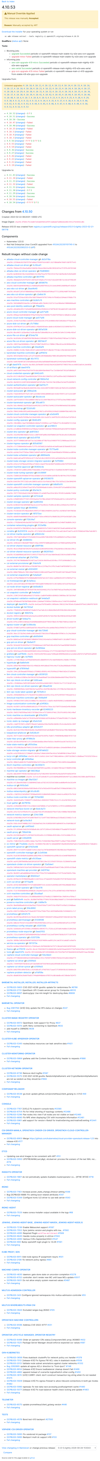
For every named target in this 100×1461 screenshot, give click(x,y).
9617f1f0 (40, 277)
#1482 (9, 1384)
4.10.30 (28, 91)
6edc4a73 (40, 809)
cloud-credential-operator (19, 373)
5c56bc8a (31, 624)
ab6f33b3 (34, 431)
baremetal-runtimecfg (17, 358)
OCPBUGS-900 (14, 1242)
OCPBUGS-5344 (14, 1197)
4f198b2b (30, 738)
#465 (49, 1259)
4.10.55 (11, 199)
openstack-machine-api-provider (22, 870)
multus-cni (11, 785)
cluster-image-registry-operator (20, 1018)
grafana (10, 654)
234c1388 (38, 814)
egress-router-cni (15, 624)
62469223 (48, 709)
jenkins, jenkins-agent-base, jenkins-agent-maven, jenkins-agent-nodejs (42, 1222)
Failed (30, 122)
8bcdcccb (40, 396)
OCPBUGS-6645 (14, 1236)
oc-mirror (11, 844)
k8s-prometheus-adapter (18, 727)
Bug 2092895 (13, 1366)
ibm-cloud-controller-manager (21, 674)
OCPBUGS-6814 (14, 1369)
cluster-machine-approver (19, 467)
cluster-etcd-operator (17, 437)
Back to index (8, 1)
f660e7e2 (44, 379)
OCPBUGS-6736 (14, 1073)
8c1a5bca (31, 581)
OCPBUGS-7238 (14, 1227)
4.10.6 (17, 98)
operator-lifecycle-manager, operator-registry (28, 1335)
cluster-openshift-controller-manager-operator (28, 484)
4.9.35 (50, 101)
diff (33, 247)
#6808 (72, 993)
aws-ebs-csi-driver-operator (20, 294)
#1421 (70, 1043)
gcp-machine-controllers (18, 636)
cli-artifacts (12, 367)
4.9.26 (10, 156)
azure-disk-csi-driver (16, 323)
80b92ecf (35, 876)
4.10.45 (76, 95)
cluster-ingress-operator (18, 443)
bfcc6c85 (34, 791)
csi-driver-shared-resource (19, 545)
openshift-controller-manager (20, 852)
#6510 (73, 990)
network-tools (13, 820)
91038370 (48, 478)
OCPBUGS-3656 (14, 1357)
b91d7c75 (25, 914)
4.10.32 (47, 91)
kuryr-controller (14, 759)
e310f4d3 (31, 961)
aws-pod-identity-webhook (19, 306)
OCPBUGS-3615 (14, 1375)
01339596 (39, 920)
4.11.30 (11, 190)
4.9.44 (33, 104)
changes (20, 113)
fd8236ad (35, 771)
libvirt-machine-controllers (19, 765)
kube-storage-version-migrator (21, 750)
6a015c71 (43, 385)
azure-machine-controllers (19, 347)
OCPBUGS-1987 (14, 1177)
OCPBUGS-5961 (14, 1120)
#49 (84, 1094)
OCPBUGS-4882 (14, 1372)
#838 (31, 1028)
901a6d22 (43, 750)
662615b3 (48, 551)
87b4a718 (33, 335)
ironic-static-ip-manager (18, 721)
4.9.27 (10, 153)
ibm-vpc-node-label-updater (20, 692)
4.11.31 (11, 187)
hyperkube (11, 662)
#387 (82, 1342)
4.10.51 (11, 116)
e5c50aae (36, 858)
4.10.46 (85, 95)
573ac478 (37, 887)
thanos (10, 949)
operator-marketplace (17, 876)
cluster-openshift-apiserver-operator (23, 478)
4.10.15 (75, 85)
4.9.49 (75, 104)
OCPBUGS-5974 (14, 1026)
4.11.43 (11, 175)
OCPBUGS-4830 (14, 1274)
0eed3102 (40, 931)
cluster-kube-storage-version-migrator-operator (29, 461)
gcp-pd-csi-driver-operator (19, 648)
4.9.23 (51, 98)
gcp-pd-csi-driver (15, 642)
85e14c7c (37, 490)
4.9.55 (10, 144)
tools (9, 952)
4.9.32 (25, 101)
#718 (91, 1177)
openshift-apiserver (16, 847)
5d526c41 (34, 733)
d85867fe (43, 282)
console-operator (15, 519)
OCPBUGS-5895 (14, 1434)
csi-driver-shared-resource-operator (23, 551)
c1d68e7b (42, 902)
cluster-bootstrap (15, 408)
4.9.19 (10, 165)
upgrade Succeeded (21, 53)
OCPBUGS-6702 (14, 1277)
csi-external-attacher (16, 557)
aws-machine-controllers (18, 300)
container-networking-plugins (20, 525)
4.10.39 (28, 95)
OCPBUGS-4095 (14, 1233)
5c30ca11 (37, 265)
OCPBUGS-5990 (14, 1386)
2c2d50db (42, 852)
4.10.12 (46, 85)
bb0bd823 (38, 586)
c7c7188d (34, 323)
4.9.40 (83, 101)
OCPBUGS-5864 (14, 1058)
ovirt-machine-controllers (18, 893)
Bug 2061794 (13, 1008)
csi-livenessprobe (15, 581)
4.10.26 (76, 88)
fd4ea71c (26, 619)
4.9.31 (16, 101)
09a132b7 (33, 779)
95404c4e (39, 467)
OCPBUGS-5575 (14, 1076)
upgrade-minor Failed (21, 56)
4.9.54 (10, 147)
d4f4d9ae (23, 756)
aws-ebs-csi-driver (15, 288)
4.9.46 (50, 104)
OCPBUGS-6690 (14, 1117)
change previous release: (44, 1448)
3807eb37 (42, 341)
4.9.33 (33, 101)
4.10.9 (43, 98)
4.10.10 (27, 85)
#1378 (79, 1357)
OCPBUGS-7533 (14, 1212)
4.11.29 (11, 193)
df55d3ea (32, 744)
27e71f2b (34, 557)
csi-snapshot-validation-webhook (22, 598)
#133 (54, 1437)
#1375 (9, 1378)
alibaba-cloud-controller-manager (22, 259)
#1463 (86, 1389)
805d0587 (37, 443)
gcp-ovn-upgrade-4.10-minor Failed (28, 71)
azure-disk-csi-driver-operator (21, 329)
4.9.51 (8, 107)
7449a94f (42, 697)
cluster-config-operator (17, 420)
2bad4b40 (32, 288)
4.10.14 (66, 85)
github (32, 1458)
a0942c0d (39, 534)
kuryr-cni (11, 756)
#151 (58, 1156)
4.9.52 (16, 107)
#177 (20, 1141)
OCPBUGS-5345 (14, 1043)
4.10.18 (18, 88)
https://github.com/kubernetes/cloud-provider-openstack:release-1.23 (62, 1138)
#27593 (49, 1419)
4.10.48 (8, 98)
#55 (84, 1295)
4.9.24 (59, 98)
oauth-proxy (12, 832)
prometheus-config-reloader (20, 925)
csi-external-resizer (16, 569)
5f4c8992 (31, 908)
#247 (65, 1008)
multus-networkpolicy (17, 791)
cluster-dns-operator (16, 431)
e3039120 (43, 674)
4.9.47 (58, 104)
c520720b (41, 925)
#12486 (67, 1111)
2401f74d (45, 870)
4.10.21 (37, 88)
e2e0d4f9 (54, 414)
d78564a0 (24, 668)
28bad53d (47, 686)
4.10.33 (57, 91)
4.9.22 (10, 159)
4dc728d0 (43, 630)
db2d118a (46, 259)
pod (8, 899)
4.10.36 (85, 91)
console (6, 1104)
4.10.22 (47, 88)
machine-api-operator (17, 771)
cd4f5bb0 (29, 826)
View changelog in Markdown (15, 1448)
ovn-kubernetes (11, 1352)
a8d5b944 (38, 636)
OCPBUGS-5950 (14, 1159)
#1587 (45, 1073)
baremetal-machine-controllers (21, 353)
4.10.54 (11, 202)
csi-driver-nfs (13, 540)
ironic (5, 1187)
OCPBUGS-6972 (14, 1023)
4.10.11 (37, 85)
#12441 (93, 1120)
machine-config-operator (16, 1269)
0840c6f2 (36, 420)
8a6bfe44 (24, 662)
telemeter (7, 1399)
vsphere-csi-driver (15, 961)
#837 (58, 1023)
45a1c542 (37, 721)
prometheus (12, 914)
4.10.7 (26, 98)
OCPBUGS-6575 (14, 1404)
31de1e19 (36, 563)
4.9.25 (68, 98)
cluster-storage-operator (18, 502)
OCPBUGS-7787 (14, 1108)
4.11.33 (11, 181)
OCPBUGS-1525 (14, 1342)
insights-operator (12, 1172)
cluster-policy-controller (18, 490)
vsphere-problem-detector (19, 972)
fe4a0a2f (37, 575)
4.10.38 (18, 95)
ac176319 (21, 949)
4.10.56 (11, 196)
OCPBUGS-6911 (14, 1257)
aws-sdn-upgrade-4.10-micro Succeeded (30, 62)
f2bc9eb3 (46, 955)
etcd (4, 1151)
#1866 (83, 1058)
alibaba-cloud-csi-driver (18, 265)
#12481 (81, 1117)
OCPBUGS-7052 (14, 1230)
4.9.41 (8, 104)
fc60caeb (38, 680)
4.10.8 (34, 98)
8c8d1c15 (37, 300)
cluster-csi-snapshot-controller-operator (25, 426)
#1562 (57, 1236)
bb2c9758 (35, 437)
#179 (9, 1162)
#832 (60, 1026)
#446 (64, 1404)
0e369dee (40, 648)
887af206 (42, 329)
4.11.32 (11, 184)
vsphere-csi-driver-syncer (18, 966)
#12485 (77, 1114)
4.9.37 (58, 101)
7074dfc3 (41, 692)
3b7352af (28, 607)
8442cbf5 (39, 373)
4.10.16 (85, 85)
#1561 (59, 1242)
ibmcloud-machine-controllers (21, 697)
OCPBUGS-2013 (14, 1363)
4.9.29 (85, 98)
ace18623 (52, 426)
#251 (49, 1325)
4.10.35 (76, 91)
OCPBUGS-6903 (14, 1138)
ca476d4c (22, 654)
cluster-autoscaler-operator (19, 396)
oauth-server (13, 838)
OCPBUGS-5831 (14, 1280)
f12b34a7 (30, 519)
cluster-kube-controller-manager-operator (26, 449)
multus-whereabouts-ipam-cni (18, 1305)
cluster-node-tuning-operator (20, 472)
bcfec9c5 (27, 820)
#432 (82, 1339)
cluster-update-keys (16, 507)
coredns (10, 531)
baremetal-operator (13, 1003)
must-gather (12, 803)
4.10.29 (18, 91)
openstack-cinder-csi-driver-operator (24, 864)
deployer (11, 604)
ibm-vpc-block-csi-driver (18, 680)
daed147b (16, 364)
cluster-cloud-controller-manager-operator (26, 414)
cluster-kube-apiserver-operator (20, 1038)
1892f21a (29, 613)
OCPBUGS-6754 (14, 1111)
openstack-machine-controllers (20, 1320)
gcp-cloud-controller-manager (21, 630)
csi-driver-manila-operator (19, 534)
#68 (71, 1212)
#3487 (67, 1280)
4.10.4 (10, 135)
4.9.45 (41, 104)
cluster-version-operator (18, 513)
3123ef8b (42, 525)
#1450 (78, 1372)
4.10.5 (10, 132)
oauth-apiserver (14, 826)
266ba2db (32, 391)
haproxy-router (14, 657)
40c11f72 (34, 358)
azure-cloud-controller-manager (21, 312)
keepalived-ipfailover (16, 733)
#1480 (82, 1386)
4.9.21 (10, 162)
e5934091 (33, 569)
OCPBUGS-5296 (14, 1114)
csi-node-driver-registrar (18, 586)
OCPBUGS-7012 (14, 1360)
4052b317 (38, 727)
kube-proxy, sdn (11, 1252)
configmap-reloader (13, 1089)
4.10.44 (66, 95)
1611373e (33, 943)
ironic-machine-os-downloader (21, 715)
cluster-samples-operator (18, 496)
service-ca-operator (16, 943)
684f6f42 (33, 507)
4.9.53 (25, 107)
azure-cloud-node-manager (19, 318)
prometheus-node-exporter (19, 931)
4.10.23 (57, 88)
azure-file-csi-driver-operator (20, 341)
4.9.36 (10, 150)
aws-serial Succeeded (22, 68)
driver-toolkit (13, 619)
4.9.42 (16, 104)
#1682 (44, 1079)
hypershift (11, 668)
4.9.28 (76, 98)
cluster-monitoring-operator (18, 1053)
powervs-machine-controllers (20, 902)
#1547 (55, 1239)
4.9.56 (10, 141)
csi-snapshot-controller (17, 592)
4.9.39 (75, 101)
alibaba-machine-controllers (20, 277)
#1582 (66, 1230)
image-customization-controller (21, 703)
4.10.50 (11, 119)
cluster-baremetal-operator (19, 402)
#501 (61, 1257)
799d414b (26, 832)
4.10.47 (11, 122)
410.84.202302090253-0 (18, 247)
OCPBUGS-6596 (14, 1325)
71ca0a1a (23, 844)
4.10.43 (57, 95)
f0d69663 (44, 271)
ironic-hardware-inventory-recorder (23, 709)
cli (8, 364)
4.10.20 (28, 88)
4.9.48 (67, 104)
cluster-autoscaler (15, 391)
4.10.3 (10, 138)
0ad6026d (38, 502)
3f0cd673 (40, 402)
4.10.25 (11, 129)
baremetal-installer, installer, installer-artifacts (30, 982)
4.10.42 (47, 95)
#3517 (77, 1277)
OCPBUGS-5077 (14, 1389)
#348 (67, 1192)
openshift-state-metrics (18, 858)
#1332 (80, 1363)
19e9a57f (31, 642)
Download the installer (12, 31)
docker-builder (13, 607)
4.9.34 (41, 101)
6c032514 (22, 531)
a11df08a (39, 972)
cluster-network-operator (17, 1068)
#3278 (73, 1274)
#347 (61, 1194)
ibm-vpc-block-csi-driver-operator (23, 686)
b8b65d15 (58, 484)
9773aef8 (28, 882)
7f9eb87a (40, 306)
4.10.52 (11, 113)
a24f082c (44, 703)
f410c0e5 (24, 785)
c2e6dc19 (41, 294)
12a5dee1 (49, 864)
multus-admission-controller (18, 1290)
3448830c (27, 540)
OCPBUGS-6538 (14, 1094)
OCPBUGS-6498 (14, 1339)
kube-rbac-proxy (14, 738)
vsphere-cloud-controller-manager (23, 955)
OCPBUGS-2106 (14, 1259)
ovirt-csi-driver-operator (18, 887)
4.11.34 (11, 178)
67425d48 (33, 847)
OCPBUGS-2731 (14, 990)
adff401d (43, 353)
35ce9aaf (38, 893)
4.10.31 (37, 91)
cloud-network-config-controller (22, 379)
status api (17, 41)
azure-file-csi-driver (16, 335)
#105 (52, 1310)
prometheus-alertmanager (19, 920)
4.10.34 (66, 91)
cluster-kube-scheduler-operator (22, 455)
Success (31, 116)
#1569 (61, 1233)
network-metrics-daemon (18, 814)
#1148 (68, 1366)
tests (5, 1414)
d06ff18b (39, 545)
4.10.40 (11, 125)
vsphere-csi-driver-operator (18, 1429)
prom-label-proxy (15, 908)
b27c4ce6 (38, 496)
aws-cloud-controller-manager (21, 282)
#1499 (76, 1369)
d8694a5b (45, 455)
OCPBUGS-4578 (14, 1419)
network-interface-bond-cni (19, 809)
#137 (49, 1434)
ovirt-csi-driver (14, 882)
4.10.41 (37, 95)
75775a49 (53, 449)
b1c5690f (41, 472)
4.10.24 (66, 88)
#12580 (58, 1108)
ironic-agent (9, 1207)
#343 (67, 1197)
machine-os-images (16, 779)
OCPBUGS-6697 (14, 993)
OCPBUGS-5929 (14, 1381)
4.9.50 (83, 104)
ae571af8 (44, 312)
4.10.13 (56, 85)
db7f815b (26, 803)
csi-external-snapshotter (18, 575)
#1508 (79, 1360)
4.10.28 (8, 91)
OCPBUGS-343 (14, 1295)
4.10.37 (8, 95)
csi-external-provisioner (18, 563)
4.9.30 (8, 101)
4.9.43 (25, 104)
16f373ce (37, 513)
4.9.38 (67, 101)
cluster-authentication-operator (21, 385)
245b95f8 (26, 838)
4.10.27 (85, 88)
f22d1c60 (30, 408)
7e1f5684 (59, 461)
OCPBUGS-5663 (14, 987)
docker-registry (14, 613)
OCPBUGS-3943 (14, 1310)
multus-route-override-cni (19, 797)
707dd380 (39, 797)
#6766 (75, 987)
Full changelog (13, 996)
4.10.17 (8, 88)
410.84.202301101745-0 (64, 244)
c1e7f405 (28, 657)
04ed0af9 (39, 347)
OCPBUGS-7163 (14, 1192)
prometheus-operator (17, 937)
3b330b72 (40, 765)
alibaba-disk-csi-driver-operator (21, 271)
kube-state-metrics (15, 744)
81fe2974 (43, 715)
